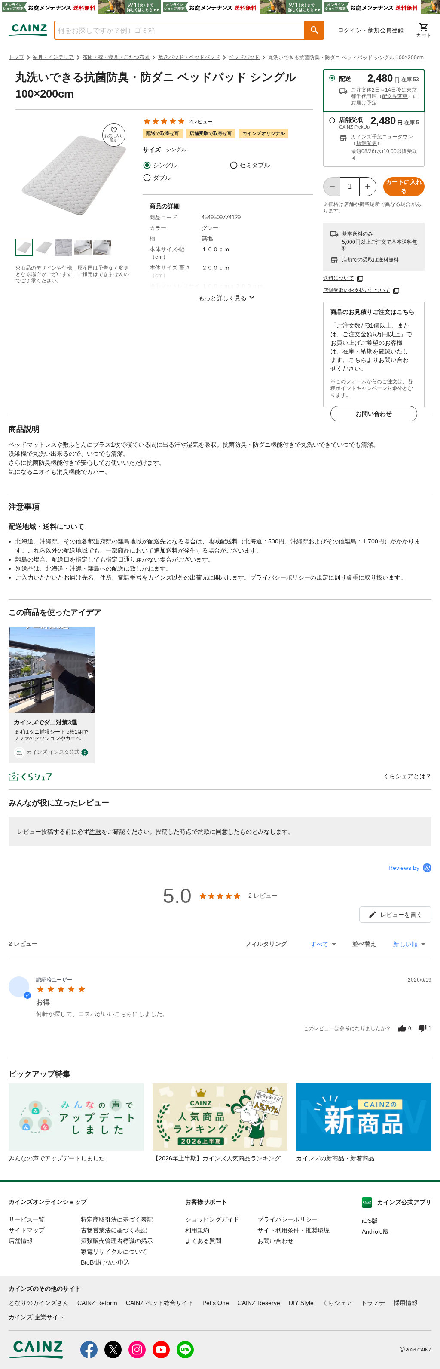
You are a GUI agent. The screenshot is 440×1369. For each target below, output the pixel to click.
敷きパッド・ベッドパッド (189, 57)
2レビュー (201, 122)
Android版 (375, 1231)
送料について (338, 278)
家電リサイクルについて (114, 1251)
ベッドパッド (244, 57)
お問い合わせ (374, 413)
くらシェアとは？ (407, 776)
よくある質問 (203, 1240)
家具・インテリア (53, 57)
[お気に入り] (113, 135)
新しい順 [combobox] (405, 944)
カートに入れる (404, 186)
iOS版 (370, 1220)
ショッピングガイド (212, 1219)
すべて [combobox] (319, 944)
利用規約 (197, 1230)
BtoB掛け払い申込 (105, 1262)
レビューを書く (401, 914)
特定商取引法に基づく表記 (117, 1219)
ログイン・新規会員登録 (371, 30)
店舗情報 (21, 1240)
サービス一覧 (27, 1219)
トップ (16, 57)
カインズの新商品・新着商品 (335, 1158)
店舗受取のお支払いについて (356, 290)
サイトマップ (27, 1230)
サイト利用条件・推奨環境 (293, 1230)
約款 (95, 831)
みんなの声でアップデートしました (57, 1158)
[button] (314, 30)
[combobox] (173, 30)
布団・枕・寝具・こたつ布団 (116, 57)
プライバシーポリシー (287, 1219)
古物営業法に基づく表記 (114, 1230)
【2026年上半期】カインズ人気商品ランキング (217, 1158)
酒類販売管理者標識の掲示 (117, 1240)
